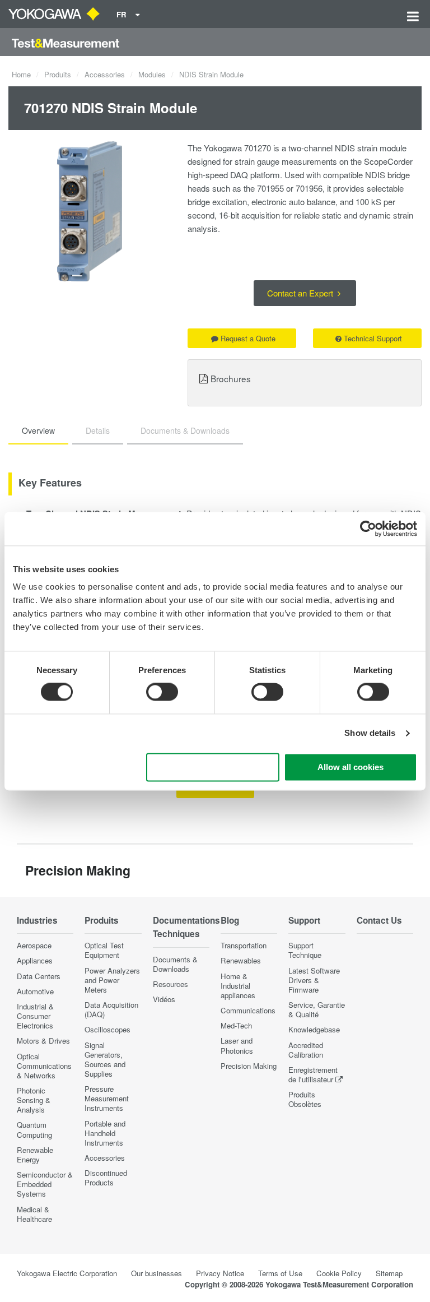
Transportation (244, 945)
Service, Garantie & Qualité (316, 1009)
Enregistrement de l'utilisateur (313, 1074)
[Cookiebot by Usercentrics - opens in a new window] (368, 528)
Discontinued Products (106, 1177)
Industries (37, 920)
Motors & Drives (43, 1040)
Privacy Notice (220, 1273)
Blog (230, 920)
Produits (57, 74)
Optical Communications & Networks (44, 1066)
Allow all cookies (350, 767)
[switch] (162, 692)
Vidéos (164, 999)
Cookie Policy (339, 1273)
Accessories (105, 74)
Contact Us (379, 920)
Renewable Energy (35, 1155)
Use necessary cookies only (212, 767)
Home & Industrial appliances (238, 985)
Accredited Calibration (305, 1050)
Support (304, 920)
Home (21, 74)
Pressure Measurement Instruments (107, 1098)
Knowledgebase (314, 1029)
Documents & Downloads (175, 964)
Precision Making (249, 1065)
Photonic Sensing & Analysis (33, 1100)
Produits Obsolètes (304, 1099)
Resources (170, 984)
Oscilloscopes (107, 1029)
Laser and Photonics (237, 1045)
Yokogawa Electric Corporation (67, 1273)
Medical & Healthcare (34, 1214)
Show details (369, 733)
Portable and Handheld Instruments (105, 1133)
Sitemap (389, 1273)
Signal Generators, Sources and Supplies (105, 1059)
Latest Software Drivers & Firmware (314, 980)
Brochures (231, 378)
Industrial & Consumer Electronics (35, 1016)
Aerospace (34, 945)
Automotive (35, 991)
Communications (248, 1010)
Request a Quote (248, 338)
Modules (152, 74)
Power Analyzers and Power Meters (112, 980)
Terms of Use (280, 1273)
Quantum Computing (34, 1129)
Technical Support (373, 338)
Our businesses (156, 1273)
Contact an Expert (301, 293)
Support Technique (304, 950)
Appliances (35, 960)
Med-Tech (236, 1025)
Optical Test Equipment (104, 950)
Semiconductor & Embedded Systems (45, 1184)
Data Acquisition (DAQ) (111, 1009)
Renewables (241, 960)
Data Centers (38, 976)
